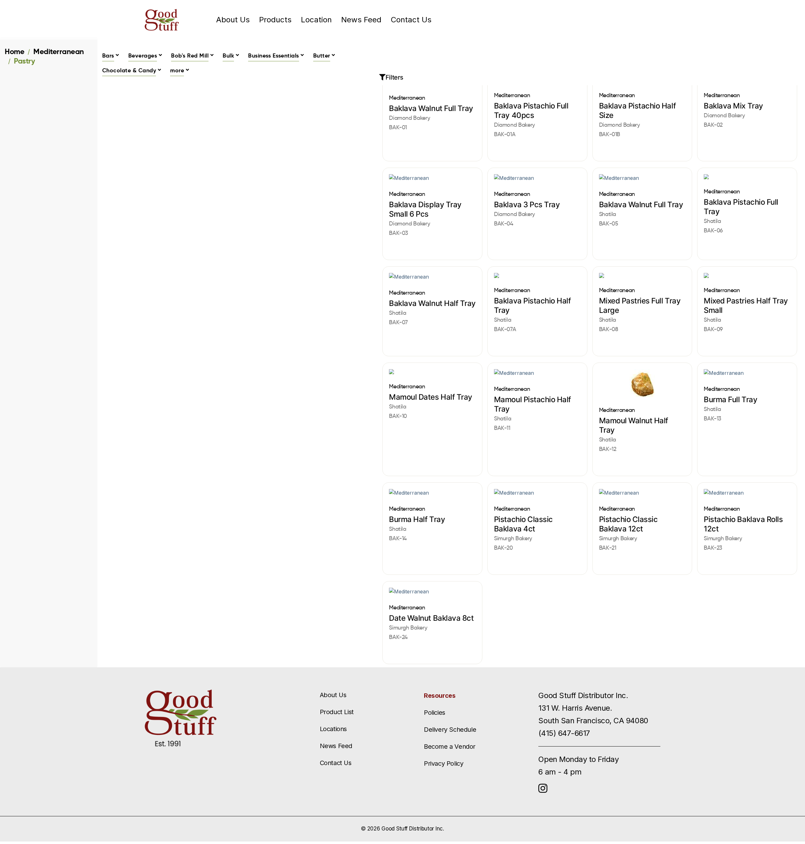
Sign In (619, 19)
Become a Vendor (449, 746)
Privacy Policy (443, 763)
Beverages (142, 55)
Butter (321, 55)
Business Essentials (273, 55)
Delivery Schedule (450, 729)
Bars (108, 55)
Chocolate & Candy (129, 70)
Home (14, 51)
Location (316, 19)
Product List (337, 712)
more (177, 70)
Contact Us (411, 19)
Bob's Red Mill (189, 55)
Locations (333, 729)
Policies (434, 712)
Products (275, 19)
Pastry (24, 61)
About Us (233, 19)
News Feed (361, 19)
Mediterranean (58, 51)
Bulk (228, 55)
